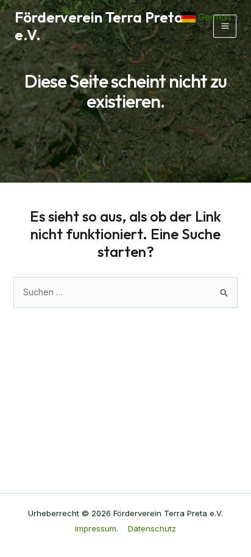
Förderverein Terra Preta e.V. (99, 26)
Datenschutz (152, 528)
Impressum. (96, 528)
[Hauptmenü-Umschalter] (224, 26)
